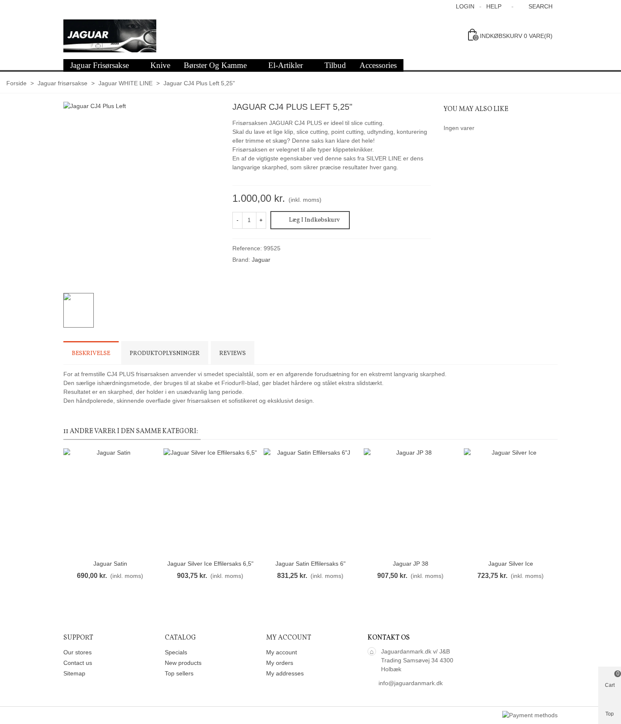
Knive (160, 65)
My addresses (285, 673)
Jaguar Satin (110, 563)
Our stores (77, 652)
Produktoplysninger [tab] (165, 354)
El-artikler (285, 65)
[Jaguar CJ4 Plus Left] (209, 269)
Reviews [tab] (232, 354)
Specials (176, 652)
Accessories (378, 65)
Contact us (77, 662)
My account (281, 652)
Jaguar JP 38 (410, 563)
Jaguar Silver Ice (510, 563)
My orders (279, 662)
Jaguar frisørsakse (99, 65)
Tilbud (335, 65)
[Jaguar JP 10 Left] (424, 108)
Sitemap (74, 673)
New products (183, 662)
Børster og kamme (215, 65)
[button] (496, 6)
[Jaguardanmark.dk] (109, 35)
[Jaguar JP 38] (410, 501)
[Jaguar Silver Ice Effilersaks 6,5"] (210, 501)
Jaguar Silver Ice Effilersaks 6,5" (210, 563)
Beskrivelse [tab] (91, 354)
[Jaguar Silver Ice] (510, 501)
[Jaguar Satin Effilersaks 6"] (310, 501)
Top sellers (179, 673)
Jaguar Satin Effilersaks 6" (310, 563)
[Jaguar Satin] (110, 501)
